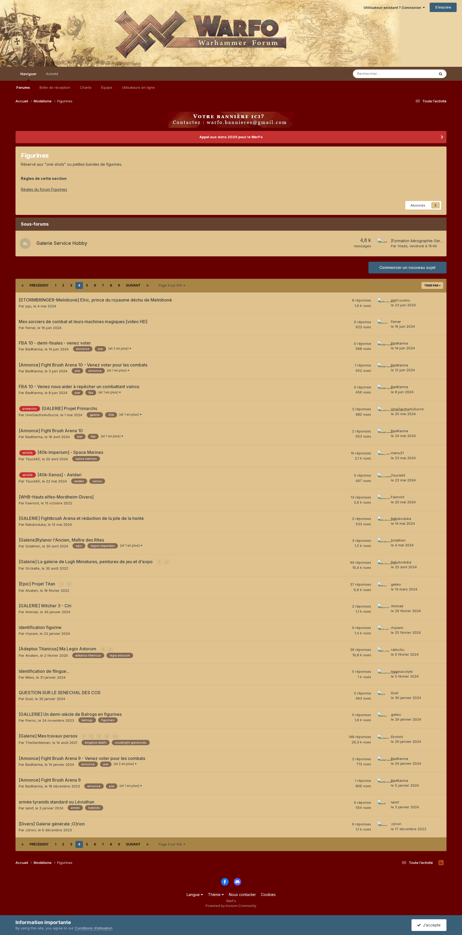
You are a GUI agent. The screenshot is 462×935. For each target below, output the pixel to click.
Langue (194, 894)
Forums (23, 87)
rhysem (31, 633)
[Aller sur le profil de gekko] (383, 587)
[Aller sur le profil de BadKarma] (383, 346)
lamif (29, 808)
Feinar (30, 328)
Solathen (32, 546)
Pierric (30, 720)
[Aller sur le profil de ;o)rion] (383, 826)
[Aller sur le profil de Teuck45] (383, 478)
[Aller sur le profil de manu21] (383, 455)
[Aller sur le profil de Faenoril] (383, 499)
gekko (396, 584)
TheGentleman (37, 742)
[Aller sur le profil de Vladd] (383, 243)
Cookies (268, 894)
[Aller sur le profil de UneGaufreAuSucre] (383, 412)
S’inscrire (443, 7)
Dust (29, 699)
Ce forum (420, 74)
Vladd (402, 246)
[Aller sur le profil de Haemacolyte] (383, 674)
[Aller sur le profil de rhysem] (383, 630)
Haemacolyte (402, 671)
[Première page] (22, 285)
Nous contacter (242, 894)
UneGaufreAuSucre (41, 415)
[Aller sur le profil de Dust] (383, 695)
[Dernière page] (147, 285)
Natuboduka (35, 524)
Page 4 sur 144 (171, 285)
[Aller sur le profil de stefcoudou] (383, 303)
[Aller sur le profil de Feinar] (383, 324)
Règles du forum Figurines (44, 189)
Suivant (133, 285)
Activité (52, 74)
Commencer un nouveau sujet (407, 267)
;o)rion (30, 830)
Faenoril (32, 503)
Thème (215, 894)
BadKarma (34, 349)
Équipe (106, 87)
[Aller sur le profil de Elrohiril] (383, 739)
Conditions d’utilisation (93, 928)
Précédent (39, 285)
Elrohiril (397, 737)
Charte (85, 87)
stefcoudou (400, 300)
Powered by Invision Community (231, 906)
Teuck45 (32, 459)
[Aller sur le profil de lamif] (383, 805)
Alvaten (31, 590)
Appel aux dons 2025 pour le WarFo (231, 137)
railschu (397, 649)
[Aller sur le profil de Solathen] (383, 543)
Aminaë (31, 612)
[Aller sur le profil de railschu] (383, 652)
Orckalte (32, 568)
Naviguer (28, 74)
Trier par (431, 285)
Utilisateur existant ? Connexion (393, 7)
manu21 (397, 453)
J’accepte (431, 925)
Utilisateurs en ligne (138, 87)
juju (28, 306)
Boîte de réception (55, 87)
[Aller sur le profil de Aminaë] (383, 609)
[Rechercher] (440, 73)
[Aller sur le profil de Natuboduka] (383, 521)
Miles (29, 677)
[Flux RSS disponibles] (441, 863)
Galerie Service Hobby (61, 243)
